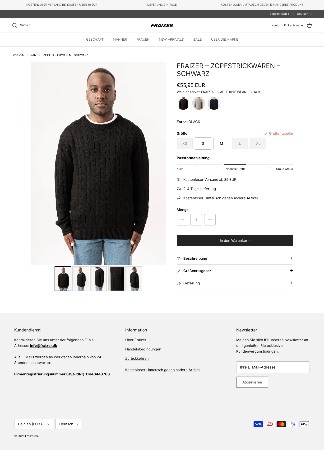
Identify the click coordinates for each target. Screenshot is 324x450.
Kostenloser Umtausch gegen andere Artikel (162, 370)
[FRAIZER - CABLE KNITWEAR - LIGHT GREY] (198, 103)
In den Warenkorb (235, 240)
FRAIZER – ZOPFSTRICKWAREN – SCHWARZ (58, 55)
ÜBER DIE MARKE (224, 39)
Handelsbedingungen (143, 349)
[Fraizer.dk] (162, 25)
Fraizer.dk (31, 436)
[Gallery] (98, 177)
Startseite (18, 55)
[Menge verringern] (182, 219)
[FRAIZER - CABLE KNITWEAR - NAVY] (214, 103)
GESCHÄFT (94, 39)
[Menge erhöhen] (210, 219)
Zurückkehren (137, 358)
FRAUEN (142, 39)
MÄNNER (120, 39)
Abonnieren (252, 382)
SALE (197, 39)
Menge (183, 209)
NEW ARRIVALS (171, 39)
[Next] (159, 163)
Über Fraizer (135, 340)
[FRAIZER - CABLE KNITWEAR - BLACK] (183, 103)
